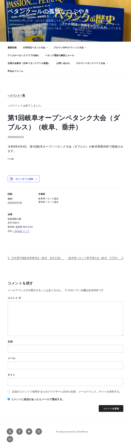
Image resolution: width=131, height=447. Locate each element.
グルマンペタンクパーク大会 (90, 63)
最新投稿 (12, 47)
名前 (10, 341)
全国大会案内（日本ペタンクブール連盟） (29, 63)
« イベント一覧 (16, 95)
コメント (14, 298)
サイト (11, 374)
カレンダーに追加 (24, 179)
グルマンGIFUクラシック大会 (69, 47)
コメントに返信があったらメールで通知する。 (38, 399)
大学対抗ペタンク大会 (34, 47)
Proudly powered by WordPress (72, 431)
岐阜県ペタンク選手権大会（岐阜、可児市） (94, 258)
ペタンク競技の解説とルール (59, 55)
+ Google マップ (21, 230)
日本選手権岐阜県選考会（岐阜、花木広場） (36, 258)
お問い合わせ (63, 63)
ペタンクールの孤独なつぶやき (49, 11)
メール (11, 358)
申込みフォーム (15, 71)
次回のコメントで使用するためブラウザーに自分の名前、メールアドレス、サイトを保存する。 (67, 391)
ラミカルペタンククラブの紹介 (23, 55)
